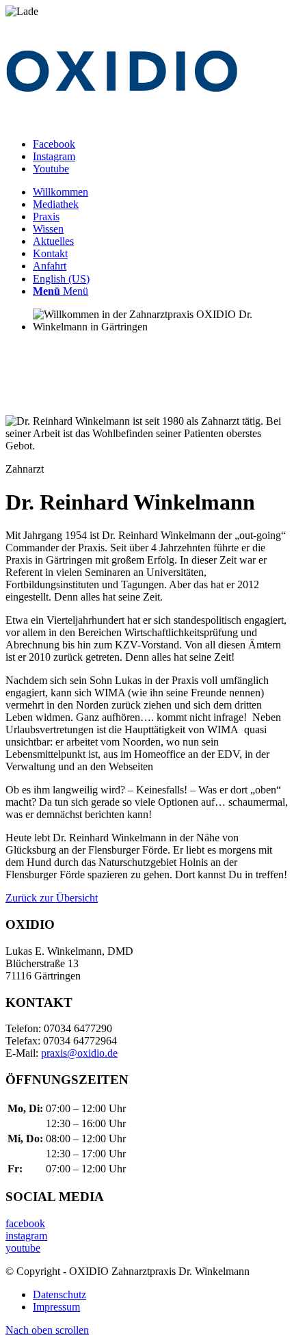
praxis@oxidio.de (79, 1053)
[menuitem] (161, 192)
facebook (25, 1223)
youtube (22, 1248)
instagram (26, 1235)
